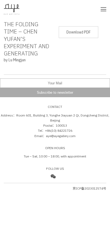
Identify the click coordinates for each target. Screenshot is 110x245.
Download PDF (78, 32)
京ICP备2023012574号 (89, 188)
